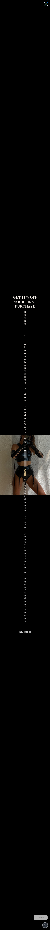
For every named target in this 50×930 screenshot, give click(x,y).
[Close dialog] (46, 4)
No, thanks (25, 632)
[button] (45, 925)
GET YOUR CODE (25, 472)
